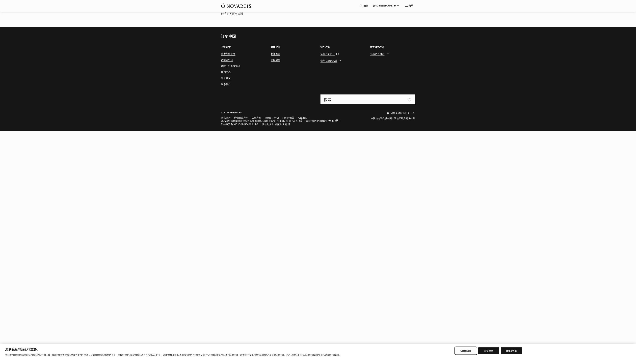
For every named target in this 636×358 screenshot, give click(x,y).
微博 (287, 124)
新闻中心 (226, 72)
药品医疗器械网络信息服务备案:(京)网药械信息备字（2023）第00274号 (259, 121)
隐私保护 (226, 118)
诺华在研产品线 (328, 61)
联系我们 (226, 84)
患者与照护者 (228, 54)
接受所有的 (511, 351)
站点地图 (302, 118)
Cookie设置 (288, 118)
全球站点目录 (377, 54)
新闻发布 (275, 54)
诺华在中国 (227, 60)
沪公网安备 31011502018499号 (237, 124)
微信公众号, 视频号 (272, 124)
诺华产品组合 (327, 54)
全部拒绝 (488, 351)
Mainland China (386, 5)
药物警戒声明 (241, 118)
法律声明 (256, 118)
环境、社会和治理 (230, 66)
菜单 (411, 6)
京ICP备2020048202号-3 (320, 121)
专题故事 (275, 60)
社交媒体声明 (272, 118)
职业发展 (226, 78)
